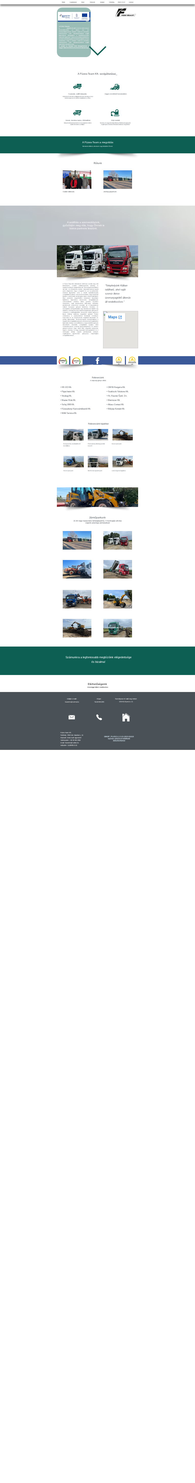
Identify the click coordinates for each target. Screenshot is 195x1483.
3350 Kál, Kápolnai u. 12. (126, 701)
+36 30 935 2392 (99, 702)
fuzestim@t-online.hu (72, 702)
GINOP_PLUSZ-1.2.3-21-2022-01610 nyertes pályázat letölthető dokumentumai (119, 739)
